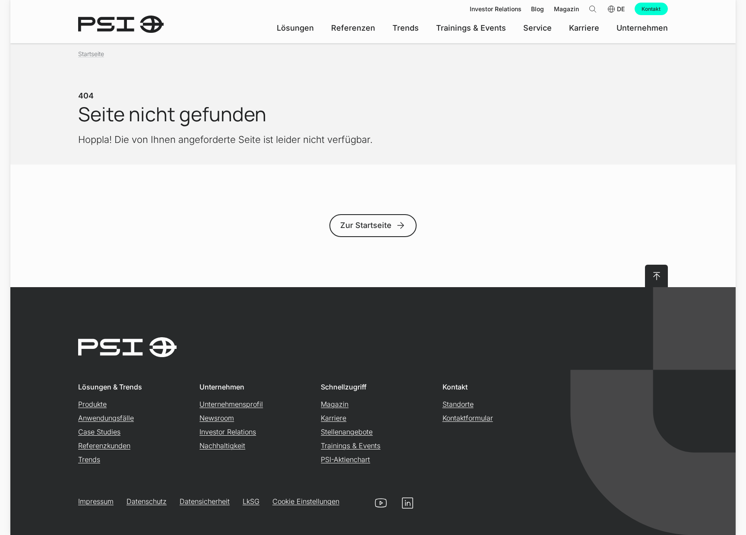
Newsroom (216, 418)
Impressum (96, 501)
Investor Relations (227, 431)
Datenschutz (146, 501)
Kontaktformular (468, 418)
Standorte (458, 404)
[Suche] (592, 8)
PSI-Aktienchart (345, 459)
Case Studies (99, 431)
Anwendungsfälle (106, 418)
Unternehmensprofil (231, 404)
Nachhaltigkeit (222, 445)
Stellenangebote (347, 431)
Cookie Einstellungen (305, 501)
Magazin (334, 404)
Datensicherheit (205, 501)
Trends (89, 459)
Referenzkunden (104, 445)
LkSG (251, 501)
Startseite (91, 53)
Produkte (92, 404)
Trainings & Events (350, 445)
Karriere (333, 418)
